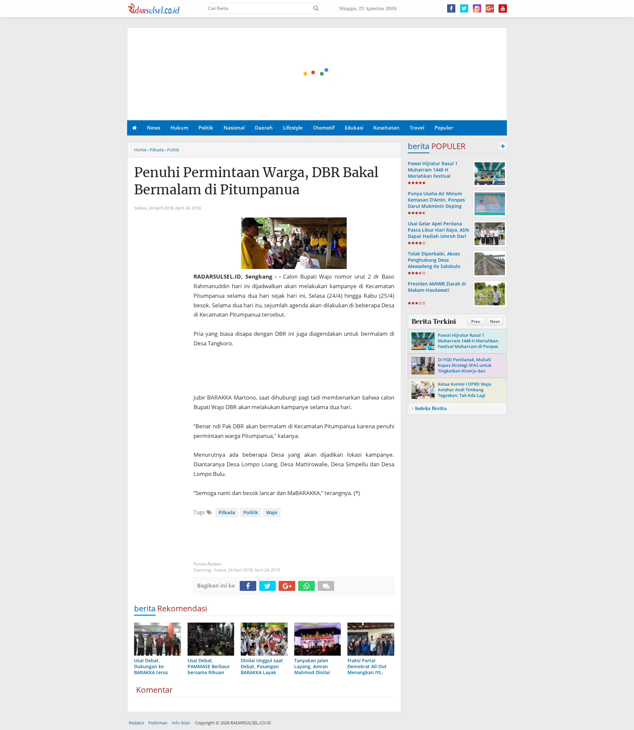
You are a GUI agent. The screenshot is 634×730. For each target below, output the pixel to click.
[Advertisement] (317, 74)
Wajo (271, 512)
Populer (444, 127)
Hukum (179, 127)
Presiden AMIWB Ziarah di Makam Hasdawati (437, 287)
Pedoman (157, 723)
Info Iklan (181, 723)
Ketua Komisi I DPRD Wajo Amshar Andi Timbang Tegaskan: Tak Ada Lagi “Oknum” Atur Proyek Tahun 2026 (466, 395)
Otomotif (324, 127)
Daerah (264, 127)
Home (140, 150)
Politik (205, 127)
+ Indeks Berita (428, 408)
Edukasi (354, 127)
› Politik (172, 150)
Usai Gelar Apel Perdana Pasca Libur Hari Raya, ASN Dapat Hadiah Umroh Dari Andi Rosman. (438, 233)
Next (495, 321)
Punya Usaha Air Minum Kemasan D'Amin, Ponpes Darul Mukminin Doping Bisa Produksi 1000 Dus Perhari (436, 206)
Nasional (234, 127)
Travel (417, 127)
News (153, 127)
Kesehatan (386, 127)
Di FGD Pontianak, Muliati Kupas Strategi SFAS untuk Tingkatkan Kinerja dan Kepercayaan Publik (464, 368)
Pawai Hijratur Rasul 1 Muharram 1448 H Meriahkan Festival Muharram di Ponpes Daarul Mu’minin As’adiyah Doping (438, 179)
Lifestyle (293, 127)
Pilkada (227, 512)
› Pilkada (155, 150)
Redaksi (136, 723)
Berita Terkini (433, 322)
